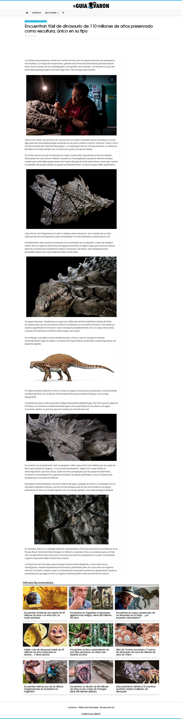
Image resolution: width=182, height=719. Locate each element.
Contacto (72, 707)
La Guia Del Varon (91, 5)
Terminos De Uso (107, 707)
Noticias (43, 21)
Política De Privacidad (88, 707)
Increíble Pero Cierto (32, 21)
